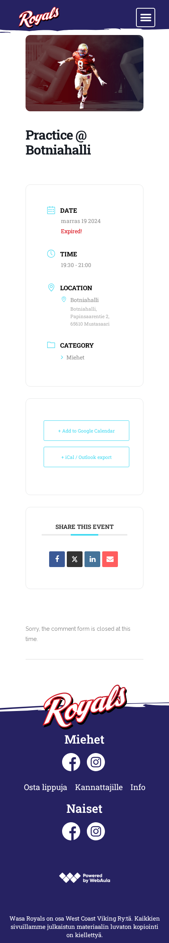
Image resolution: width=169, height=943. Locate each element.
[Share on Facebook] (57, 559)
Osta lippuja (45, 787)
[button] (145, 17)
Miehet (75, 357)
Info (137, 787)
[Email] (110, 559)
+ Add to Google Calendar (86, 430)
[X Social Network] (75, 559)
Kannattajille (99, 787)
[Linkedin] (92, 559)
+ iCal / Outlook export (86, 457)
